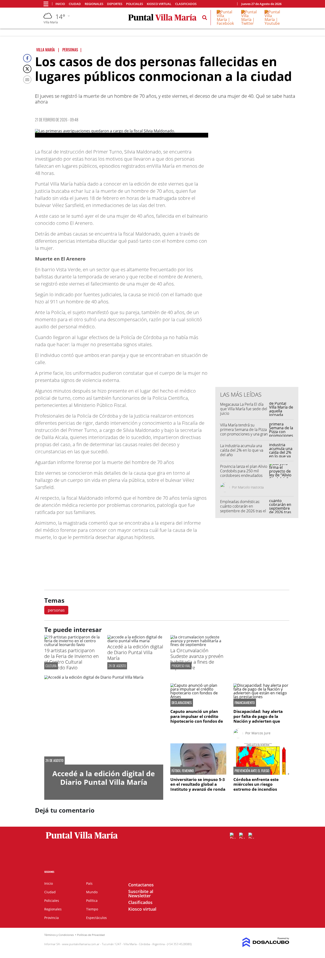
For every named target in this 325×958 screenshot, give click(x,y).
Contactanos (141, 885)
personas (56, 610)
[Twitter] (27, 69)
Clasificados (186, 3)
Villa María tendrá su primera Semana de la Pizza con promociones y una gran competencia (244, 431)
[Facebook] (27, 58)
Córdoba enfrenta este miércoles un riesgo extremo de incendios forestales (256, 787)
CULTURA (51, 665)
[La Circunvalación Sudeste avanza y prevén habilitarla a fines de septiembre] (198, 644)
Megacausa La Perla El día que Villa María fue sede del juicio (243, 409)
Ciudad (75, 3)
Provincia (51, 917)
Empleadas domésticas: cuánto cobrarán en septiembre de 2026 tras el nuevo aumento (243, 508)
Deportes (114, 3)
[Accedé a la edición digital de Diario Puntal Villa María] (135, 640)
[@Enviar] (27, 79)
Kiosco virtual (159, 3)
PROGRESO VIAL (181, 665)
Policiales (134, 3)
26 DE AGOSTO (117, 665)
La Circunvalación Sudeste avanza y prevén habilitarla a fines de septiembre (196, 659)
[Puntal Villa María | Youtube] (273, 23)
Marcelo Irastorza (251, 487)
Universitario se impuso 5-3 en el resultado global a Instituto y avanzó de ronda (197, 784)
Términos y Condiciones (59, 935)
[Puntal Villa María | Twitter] (249, 23)
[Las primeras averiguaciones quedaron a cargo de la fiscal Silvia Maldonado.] (121, 133)
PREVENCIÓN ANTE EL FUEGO (252, 770)
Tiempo (92, 909)
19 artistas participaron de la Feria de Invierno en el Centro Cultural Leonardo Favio (71, 659)
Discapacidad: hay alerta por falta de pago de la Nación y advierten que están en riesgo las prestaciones (258, 721)
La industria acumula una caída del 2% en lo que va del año (241, 450)
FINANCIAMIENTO (245, 702)
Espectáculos (96, 917)
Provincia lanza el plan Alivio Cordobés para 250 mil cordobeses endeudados (243, 471)
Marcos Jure (261, 733)
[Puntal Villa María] (82, 838)
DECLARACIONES (182, 702)
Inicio (60, 3)
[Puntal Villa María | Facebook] (225, 23)
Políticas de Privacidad (91, 935)
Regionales (94, 3)
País (89, 883)
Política (92, 900)
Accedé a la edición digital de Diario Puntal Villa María (135, 652)
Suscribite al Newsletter (140, 894)
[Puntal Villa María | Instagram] (251, 836)
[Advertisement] (257, 287)
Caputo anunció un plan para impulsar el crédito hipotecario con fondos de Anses (196, 719)
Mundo (92, 892)
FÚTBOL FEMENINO (183, 770)
